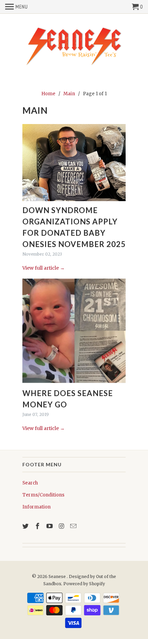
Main (35, 110)
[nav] (16, 7)
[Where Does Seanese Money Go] (74, 331)
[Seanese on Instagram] (62, 526)
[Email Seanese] (74, 526)
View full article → (43, 268)
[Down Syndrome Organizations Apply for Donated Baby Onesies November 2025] (74, 162)
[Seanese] (74, 45)
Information (36, 507)
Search (30, 483)
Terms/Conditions (43, 495)
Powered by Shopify (84, 583)
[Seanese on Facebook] (38, 526)
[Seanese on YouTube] (50, 526)
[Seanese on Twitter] (26, 526)
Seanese (58, 576)
